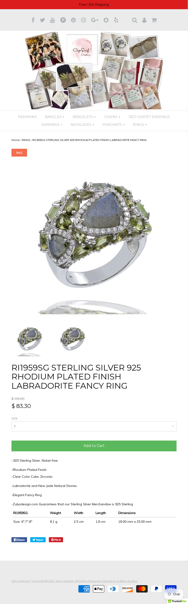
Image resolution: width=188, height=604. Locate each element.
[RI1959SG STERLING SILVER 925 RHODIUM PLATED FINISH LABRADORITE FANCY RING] (29, 338)
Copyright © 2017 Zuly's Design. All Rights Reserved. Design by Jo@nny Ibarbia (84, 581)
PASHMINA (27, 117)
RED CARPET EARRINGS (149, 117)
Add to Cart (94, 446)
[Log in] (144, 20)
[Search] (134, 20)
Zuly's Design (20, 581)
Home (15, 140)
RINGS (26, 140)
